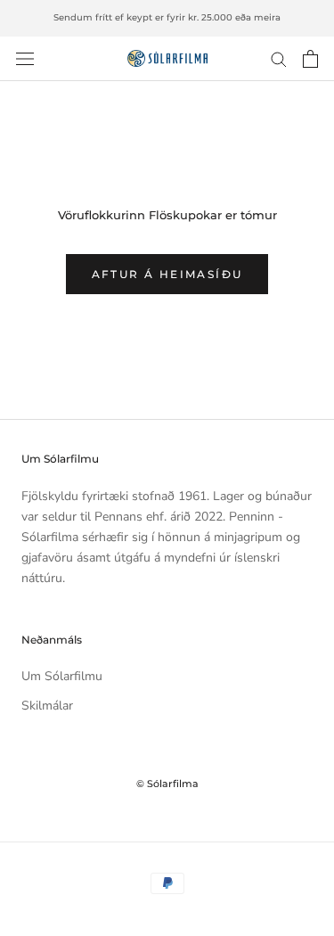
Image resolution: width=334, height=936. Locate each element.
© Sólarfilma (167, 783)
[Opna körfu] (310, 59)
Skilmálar (47, 705)
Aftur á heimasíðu (167, 274)
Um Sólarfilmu (61, 676)
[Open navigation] (25, 58)
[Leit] (279, 58)
